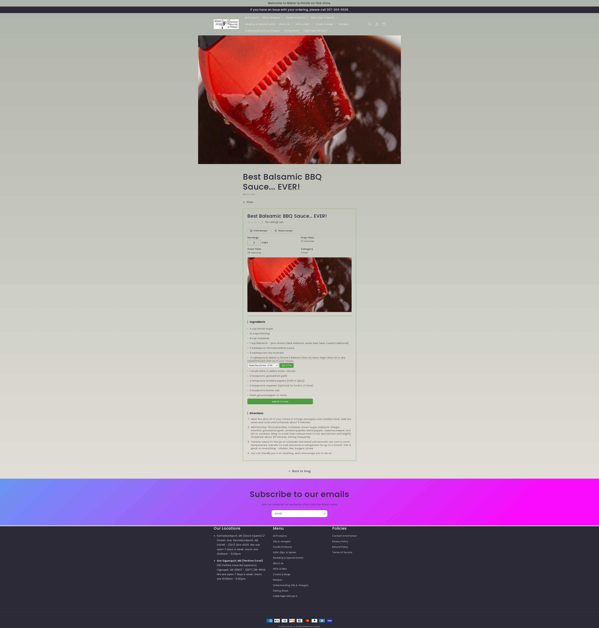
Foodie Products (282, 546)
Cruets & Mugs (281, 574)
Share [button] (249, 202)
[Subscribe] (324, 513)
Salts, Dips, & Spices (284, 552)
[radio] (249, 222)
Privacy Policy (340, 541)
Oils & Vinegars (282, 541)
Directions (256, 413)
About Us (278, 563)
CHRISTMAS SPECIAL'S (285, 596)
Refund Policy (340, 546)
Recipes (277, 579)
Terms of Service (342, 552)
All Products (280, 535)
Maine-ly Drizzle (294, 626)
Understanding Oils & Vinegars (290, 585)
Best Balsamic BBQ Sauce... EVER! (287, 216)
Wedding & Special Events (288, 557)
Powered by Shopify (311, 626)
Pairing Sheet (280, 590)
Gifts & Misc (280, 568)
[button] (272, 17)
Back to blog (301, 471)
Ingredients (257, 322)
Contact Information (344, 535)
